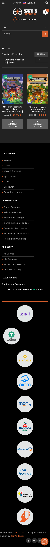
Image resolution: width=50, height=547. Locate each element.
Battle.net (9, 186)
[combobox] (25, 27)
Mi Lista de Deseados (14, 264)
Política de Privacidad (15, 238)
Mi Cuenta (9, 253)
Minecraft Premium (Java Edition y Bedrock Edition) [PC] (12, 109)
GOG (6, 181)
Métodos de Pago (13, 212)
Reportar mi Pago (13, 269)
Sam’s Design (17, 535)
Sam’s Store (19, 532)
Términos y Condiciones (16, 233)
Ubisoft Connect (12, 171)
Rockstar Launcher (13, 192)
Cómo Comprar (12, 207)
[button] (12, 124)
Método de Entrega (14, 217)
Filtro (43, 54)
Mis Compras (10, 259)
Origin (7, 165)
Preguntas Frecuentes (15, 228)
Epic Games (10, 176)
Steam (7, 160)
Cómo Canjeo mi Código (16, 222)
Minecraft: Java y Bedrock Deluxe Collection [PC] (37, 109)
